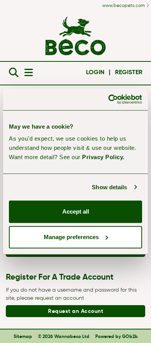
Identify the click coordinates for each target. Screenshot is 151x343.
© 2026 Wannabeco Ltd (63, 336)
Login (95, 72)
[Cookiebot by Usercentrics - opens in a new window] (108, 99)
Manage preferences (71, 237)
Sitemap (23, 336)
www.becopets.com (124, 5)
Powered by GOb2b (116, 336)
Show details (109, 187)
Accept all (75, 211)
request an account (59, 298)
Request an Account (75, 310)
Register (128, 72)
